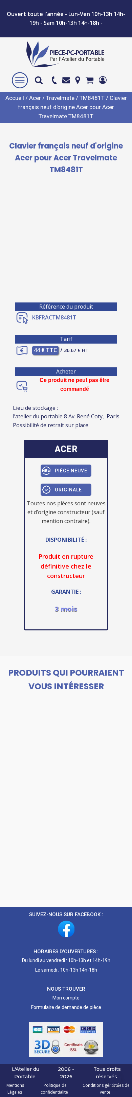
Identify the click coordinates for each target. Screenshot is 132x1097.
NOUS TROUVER (66, 989)
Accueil (14, 97)
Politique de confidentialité (54, 1088)
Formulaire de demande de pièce (66, 1007)
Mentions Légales (15, 1088)
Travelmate (60, 97)
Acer (35, 97)
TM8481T (92, 97)
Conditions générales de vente (105, 1088)
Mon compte (66, 997)
